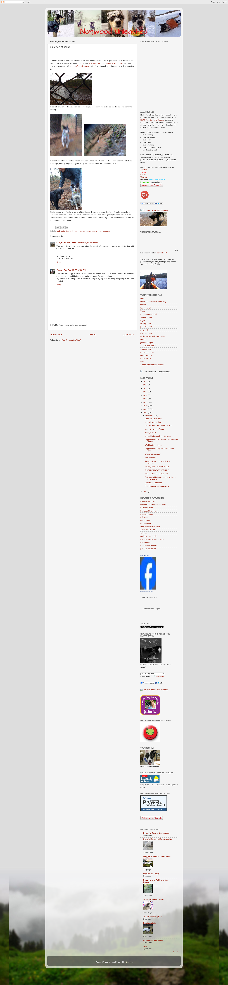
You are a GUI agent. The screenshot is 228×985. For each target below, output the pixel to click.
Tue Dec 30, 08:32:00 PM (75, 270)
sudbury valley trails (148, 536)
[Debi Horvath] (148, 589)
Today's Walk (150, 433)
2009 (145, 409)
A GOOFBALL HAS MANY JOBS (158, 426)
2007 (145, 492)
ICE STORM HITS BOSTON (156, 474)
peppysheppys (146, 327)
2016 (145, 385)
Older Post (128, 334)
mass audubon (146, 514)
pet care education (148, 549)
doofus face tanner (148, 346)
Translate (160, 676)
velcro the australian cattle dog (153, 302)
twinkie (143, 305)
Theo (142, 311)
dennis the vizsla (147, 352)
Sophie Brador (146, 317)
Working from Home (153, 445)
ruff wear (144, 517)
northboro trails (146, 508)
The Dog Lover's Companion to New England (106, 63)
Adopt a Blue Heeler (148, 530)
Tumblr (143, 170)
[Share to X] (61, 227)
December (150, 416)
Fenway (59, 270)
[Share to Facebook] (64, 227)
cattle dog (65, 231)
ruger (142, 321)
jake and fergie (146, 343)
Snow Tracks (150, 458)
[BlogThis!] (59, 227)
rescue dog (90, 231)
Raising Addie (149, 923)
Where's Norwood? (153, 454)
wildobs (143, 533)
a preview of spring (153, 422)
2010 (145, 406)
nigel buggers (146, 333)
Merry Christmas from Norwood (158, 436)
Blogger (129, 962)
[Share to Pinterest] (66, 227)
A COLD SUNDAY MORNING (157, 470)
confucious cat (146, 355)
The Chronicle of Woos (153, 900)
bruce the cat (145, 358)
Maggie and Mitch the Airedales (157, 856)
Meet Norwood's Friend (154, 429)
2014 (145, 392)
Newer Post (56, 334)
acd (58, 231)
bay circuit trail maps (149, 511)
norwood (144, 330)
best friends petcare (148, 546)
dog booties (145, 520)
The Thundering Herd (152, 917)
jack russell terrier (77, 231)
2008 (145, 413)
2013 (145, 395)
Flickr (142, 175)
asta (142, 362)
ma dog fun (145, 542)
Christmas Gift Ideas (153, 483)
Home (92, 334)
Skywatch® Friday (151, 874)
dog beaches (145, 524)
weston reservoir (103, 231)
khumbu (143, 339)
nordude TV (162, 253)
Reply (58, 262)
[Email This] (56, 227)
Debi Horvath (144, 555)
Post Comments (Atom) (71, 340)
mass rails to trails (147, 501)
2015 (145, 388)
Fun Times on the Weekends (157, 486)
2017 (145, 381)
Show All (175, 952)
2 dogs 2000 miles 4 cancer (151, 365)
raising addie (145, 324)
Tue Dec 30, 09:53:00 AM (87, 243)
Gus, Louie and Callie (66, 243)
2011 (145, 402)
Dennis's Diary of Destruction (156, 833)
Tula (145, 947)
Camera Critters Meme (153, 940)
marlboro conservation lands (152, 539)
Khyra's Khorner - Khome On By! (157, 839)
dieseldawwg (145, 349)
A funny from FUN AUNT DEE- (157, 467)
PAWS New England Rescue (152, 120)
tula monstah (145, 308)
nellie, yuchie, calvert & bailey (152, 336)
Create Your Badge (146, 591)
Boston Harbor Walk (153, 419)
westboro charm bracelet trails (153, 505)
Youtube (144, 177)
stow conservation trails (150, 527)
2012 (145, 399)
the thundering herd (148, 314)
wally (142, 298)
